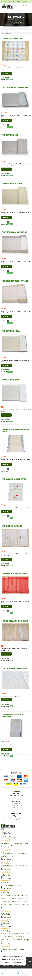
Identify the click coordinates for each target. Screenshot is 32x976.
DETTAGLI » (6, 73)
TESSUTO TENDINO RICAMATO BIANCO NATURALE (15, 88)
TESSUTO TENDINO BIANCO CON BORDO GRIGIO (14, 232)
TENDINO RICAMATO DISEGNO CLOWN (12, 38)
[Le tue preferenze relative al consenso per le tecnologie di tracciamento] (2, 973)
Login (5, 1)
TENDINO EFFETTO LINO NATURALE (11, 331)
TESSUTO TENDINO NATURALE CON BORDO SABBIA (15, 281)
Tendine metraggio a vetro (23, 21)
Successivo (11, 838)
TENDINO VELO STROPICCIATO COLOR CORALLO (14, 574)
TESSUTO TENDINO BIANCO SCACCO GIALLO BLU (14, 668)
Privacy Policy (12, 965)
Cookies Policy (6, 965)
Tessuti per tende (11, 21)
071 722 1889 (16, 804)
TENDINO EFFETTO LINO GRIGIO (10, 135)
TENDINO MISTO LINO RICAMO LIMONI (12, 526)
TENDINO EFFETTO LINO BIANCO (10, 380)
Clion (28, 965)
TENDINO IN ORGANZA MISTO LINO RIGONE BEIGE (15, 621)
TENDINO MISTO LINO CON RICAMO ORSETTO (14, 479)
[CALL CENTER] (15, 5)
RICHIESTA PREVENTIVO (12, 1)
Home (4, 21)
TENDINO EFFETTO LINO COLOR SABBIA (12, 183)
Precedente (4, 838)
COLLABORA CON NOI (21, 1)
